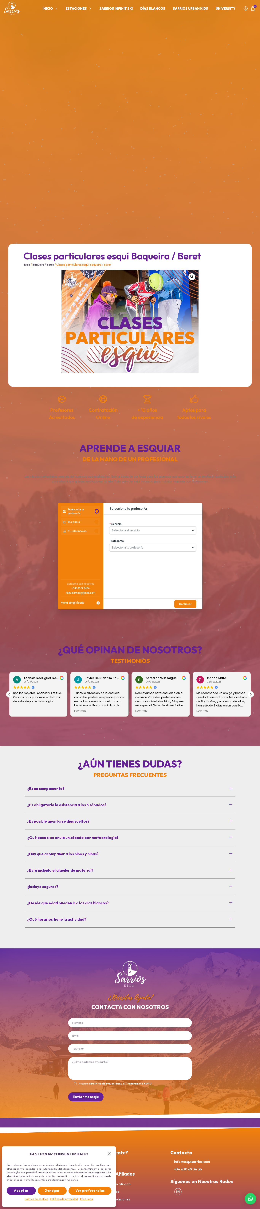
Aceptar (21, 1190)
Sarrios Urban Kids (190, 8)
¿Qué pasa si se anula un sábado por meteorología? (73, 837)
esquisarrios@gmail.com (80, 592)
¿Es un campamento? (46, 788)
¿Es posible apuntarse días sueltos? (58, 821)
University (225, 8)
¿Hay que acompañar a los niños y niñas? (63, 853)
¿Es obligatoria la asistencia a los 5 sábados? (66, 804)
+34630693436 (80, 588)
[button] (109, 1154)
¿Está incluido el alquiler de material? (60, 870)
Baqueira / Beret (43, 264)
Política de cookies (36, 1199)
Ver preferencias (89, 1190)
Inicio (47, 8)
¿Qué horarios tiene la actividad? (56, 919)
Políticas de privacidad (64, 1199)
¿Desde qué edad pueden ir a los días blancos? (68, 903)
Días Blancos (152, 8)
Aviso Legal (86, 1199)
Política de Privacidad (105, 1083)
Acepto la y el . (115, 1083)
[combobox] (151, 530)
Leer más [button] (19, 711)
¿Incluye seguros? (42, 886)
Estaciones (76, 8)
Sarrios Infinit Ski (116, 8)
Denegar (52, 1190)
